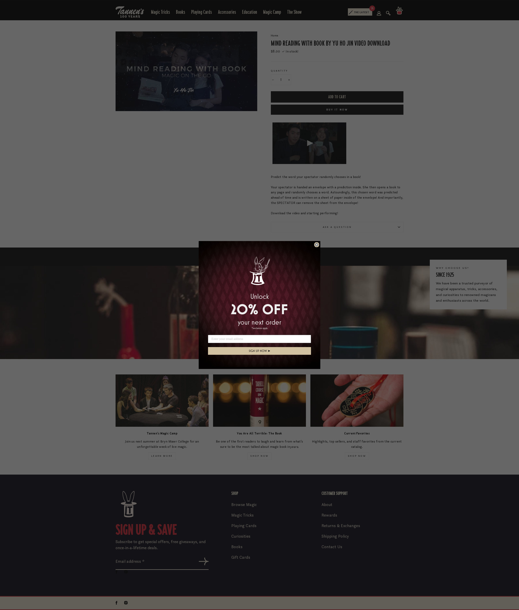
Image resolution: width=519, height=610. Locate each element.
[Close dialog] (317, 245)
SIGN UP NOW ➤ (259, 351)
